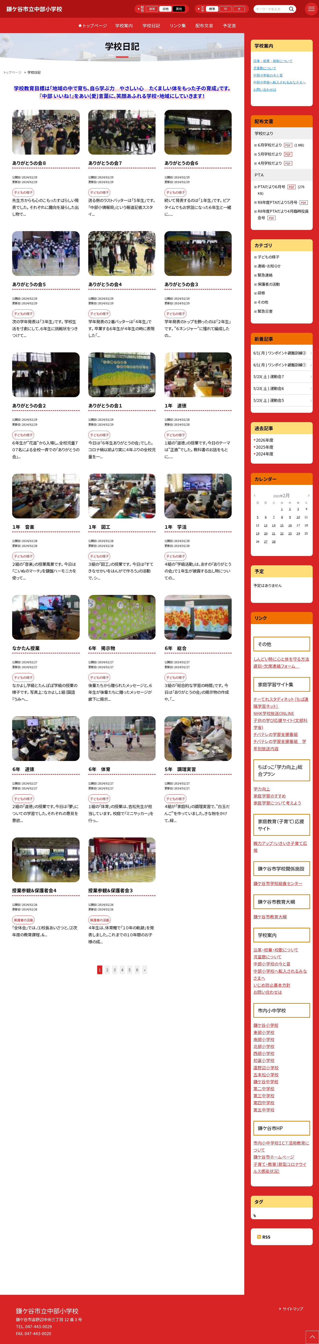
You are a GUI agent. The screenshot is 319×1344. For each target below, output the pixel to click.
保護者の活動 (269, 284)
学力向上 (261, 789)
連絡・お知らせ (269, 266)
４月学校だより (274, 163)
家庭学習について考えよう (277, 803)
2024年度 (264, 454)
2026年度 (264, 440)
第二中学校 (263, 1088)
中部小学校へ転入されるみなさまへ (279, 82)
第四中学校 (263, 1102)
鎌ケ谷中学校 (265, 1081)
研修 (261, 293)
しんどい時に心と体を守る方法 (281, 659)
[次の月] (308, 495)
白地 (166, 9)
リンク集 (178, 25)
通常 (152, 9)
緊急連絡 (265, 275)
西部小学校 (263, 1053)
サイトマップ (293, 1309)
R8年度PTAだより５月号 (282, 202)
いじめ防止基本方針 (272, 985)
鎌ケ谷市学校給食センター (277, 883)
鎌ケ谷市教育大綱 (270, 916)
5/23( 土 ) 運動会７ (268, 376)
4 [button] (122, 969)
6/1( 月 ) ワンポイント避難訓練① (279, 365)
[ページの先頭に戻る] (312, 1337)
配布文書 (204, 25)
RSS (266, 1237)
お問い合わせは (264, 89)
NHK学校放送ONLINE (273, 713)
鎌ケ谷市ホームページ (273, 1157)
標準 (212, 9)
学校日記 (151, 25)
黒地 (179, 9)
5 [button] (130, 969)
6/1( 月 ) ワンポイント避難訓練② (279, 353)
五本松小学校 (266, 1074)
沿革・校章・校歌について (273, 61)
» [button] (144, 969)
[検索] (292, 9)
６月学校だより (281, 145)
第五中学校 (263, 1110)
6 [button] (137, 969)
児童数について (264, 68)
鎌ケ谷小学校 (265, 1025)
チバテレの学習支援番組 (275, 734)
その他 (263, 302)
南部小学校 (263, 1039)
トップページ (95, 25)
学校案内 (124, 25)
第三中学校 (263, 1095)
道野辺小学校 (266, 1067)
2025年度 (264, 447)
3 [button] (115, 969)
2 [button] (107, 969)
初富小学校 (263, 1060)
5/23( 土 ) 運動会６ (268, 388)
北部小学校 (263, 1046)
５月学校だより (274, 154)
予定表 (229, 25)
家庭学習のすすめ (269, 796)
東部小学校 (263, 1032)
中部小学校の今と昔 (268, 75)
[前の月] (254, 495)
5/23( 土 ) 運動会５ (268, 400)
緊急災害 (265, 311)
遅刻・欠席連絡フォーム (276, 666)
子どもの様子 (268, 257)
